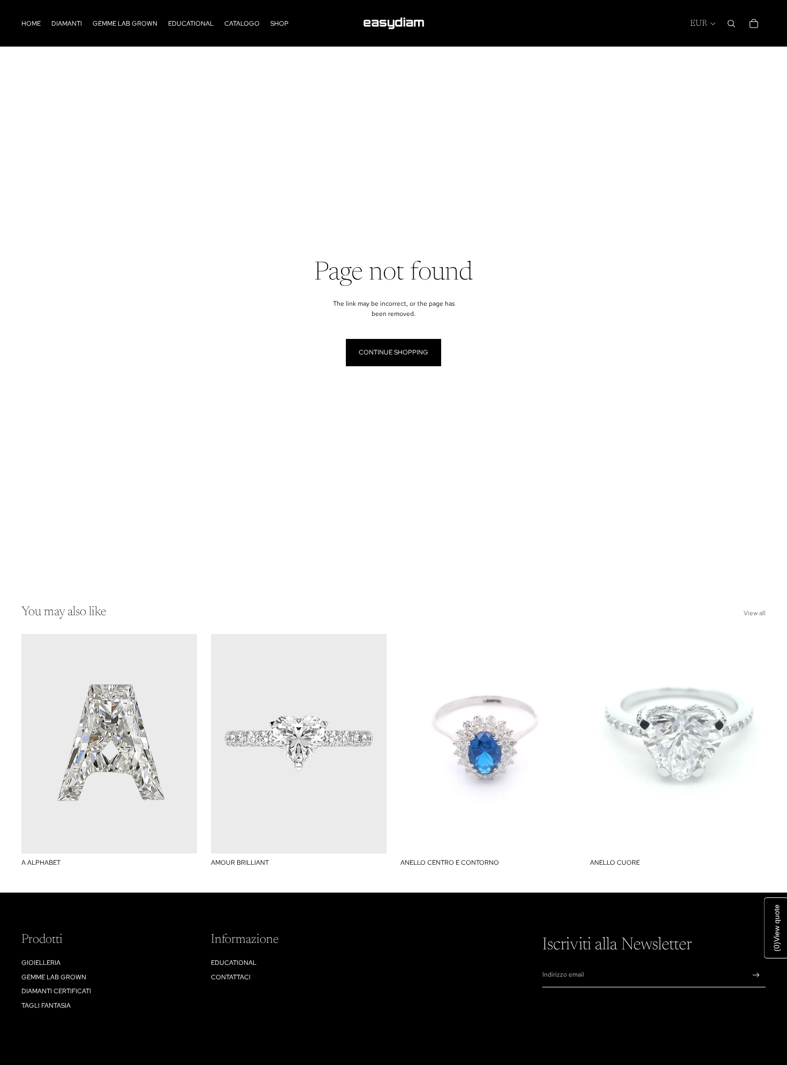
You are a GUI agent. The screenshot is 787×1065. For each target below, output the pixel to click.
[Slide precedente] (227, 744)
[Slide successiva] (370, 744)
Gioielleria (40, 962)
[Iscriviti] (756, 975)
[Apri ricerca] (731, 23)
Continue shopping (393, 352)
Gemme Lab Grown (53, 977)
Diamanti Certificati (56, 991)
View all (755, 613)
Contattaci (231, 977)
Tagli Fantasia (46, 1005)
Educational (233, 962)
